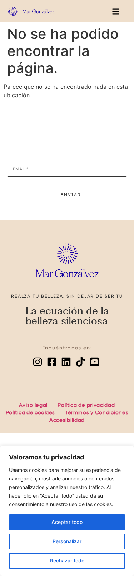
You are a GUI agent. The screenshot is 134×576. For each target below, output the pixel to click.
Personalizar (67, 541)
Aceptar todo (67, 522)
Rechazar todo (67, 560)
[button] (115, 11)
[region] (67, 511)
